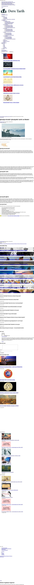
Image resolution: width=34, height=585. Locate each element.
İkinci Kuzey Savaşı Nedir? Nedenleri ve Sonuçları (12, 269)
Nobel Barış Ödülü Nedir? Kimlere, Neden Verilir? (9, 392)
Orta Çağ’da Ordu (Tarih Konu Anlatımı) (13, 215)
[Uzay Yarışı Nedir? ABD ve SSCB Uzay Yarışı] (7, 58)
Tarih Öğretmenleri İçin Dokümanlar (6, 548)
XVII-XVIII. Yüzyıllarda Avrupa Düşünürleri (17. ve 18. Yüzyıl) (15, 283)
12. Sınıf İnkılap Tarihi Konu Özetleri (10, 31)
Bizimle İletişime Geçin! (5, 6)
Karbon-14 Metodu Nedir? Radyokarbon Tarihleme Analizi (11, 455)
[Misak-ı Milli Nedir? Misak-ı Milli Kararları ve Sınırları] (7, 83)
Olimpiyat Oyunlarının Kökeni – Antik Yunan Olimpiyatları (11, 366)
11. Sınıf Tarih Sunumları (8, 34)
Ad (0, 351)
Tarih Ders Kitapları (7, 21)
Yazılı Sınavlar (5, 40)
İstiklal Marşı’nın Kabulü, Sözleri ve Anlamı (11, 93)
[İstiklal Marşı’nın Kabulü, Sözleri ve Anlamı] (7, 91)
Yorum (1, 349)
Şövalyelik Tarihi (4, 144)
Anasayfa (1, 116)
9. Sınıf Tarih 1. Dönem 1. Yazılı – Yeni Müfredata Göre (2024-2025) (12, 447)
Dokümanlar (4, 42)
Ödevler (4, 39)
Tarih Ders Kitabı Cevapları (8, 23)
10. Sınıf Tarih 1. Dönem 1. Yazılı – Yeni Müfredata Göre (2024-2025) (12, 511)
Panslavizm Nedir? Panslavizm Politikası (7, 3)
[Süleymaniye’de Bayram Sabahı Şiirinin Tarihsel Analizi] (6, 439)
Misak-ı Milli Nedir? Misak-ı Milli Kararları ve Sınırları (13, 85)
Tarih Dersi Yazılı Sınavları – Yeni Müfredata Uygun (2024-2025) (12, 481)
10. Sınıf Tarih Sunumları (8, 33)
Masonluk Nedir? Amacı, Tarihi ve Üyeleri (11, 102)
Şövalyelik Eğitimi (4, 145)
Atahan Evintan (2, 121)
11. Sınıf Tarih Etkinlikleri (8, 38)
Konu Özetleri (5, 28)
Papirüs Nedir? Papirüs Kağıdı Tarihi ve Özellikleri (8, 2)
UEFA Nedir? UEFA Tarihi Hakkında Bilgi (7, 379)
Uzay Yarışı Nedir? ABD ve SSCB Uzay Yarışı (11, 60)
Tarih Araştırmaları (5, 116)
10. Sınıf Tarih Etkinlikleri (8, 37)
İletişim (3, 48)
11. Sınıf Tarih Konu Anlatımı (9, 26)
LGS (4, 44)
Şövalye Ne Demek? (4, 143)
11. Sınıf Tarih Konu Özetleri (9, 30)
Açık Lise (4, 47)
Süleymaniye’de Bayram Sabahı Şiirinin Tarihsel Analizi (10, 440)
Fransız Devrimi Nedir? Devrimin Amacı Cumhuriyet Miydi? (14, 259)
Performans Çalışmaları (6, 41)
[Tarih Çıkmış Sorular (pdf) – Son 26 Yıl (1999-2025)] (6, 489)
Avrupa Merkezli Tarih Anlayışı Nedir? (8, 472)
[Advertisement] (17, 110)
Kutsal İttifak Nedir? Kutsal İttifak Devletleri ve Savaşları (14, 264)
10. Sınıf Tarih (5, 17)
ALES (4, 46)
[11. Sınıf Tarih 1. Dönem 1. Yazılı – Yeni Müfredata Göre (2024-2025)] (6, 503)
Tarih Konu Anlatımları (5, 550)
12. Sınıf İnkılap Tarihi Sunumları (9, 35)
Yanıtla (2, 341)
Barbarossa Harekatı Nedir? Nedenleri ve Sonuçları (13, 287)
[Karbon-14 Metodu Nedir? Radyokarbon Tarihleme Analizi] (6, 454)
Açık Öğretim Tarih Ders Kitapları (9, 22)
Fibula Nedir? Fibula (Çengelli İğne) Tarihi (7, 1)
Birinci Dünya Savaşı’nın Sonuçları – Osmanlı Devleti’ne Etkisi (15, 292)
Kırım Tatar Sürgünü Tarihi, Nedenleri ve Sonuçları (8, 4)
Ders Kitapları (5, 20)
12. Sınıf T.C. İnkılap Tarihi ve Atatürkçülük (9, 19)
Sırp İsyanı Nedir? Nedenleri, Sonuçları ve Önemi (9, 405)
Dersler (3, 16)
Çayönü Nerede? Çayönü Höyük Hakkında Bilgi (12, 77)
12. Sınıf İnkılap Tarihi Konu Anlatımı (10, 27)
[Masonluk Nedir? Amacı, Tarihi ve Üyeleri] (7, 100)
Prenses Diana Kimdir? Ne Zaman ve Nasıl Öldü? (12, 255)
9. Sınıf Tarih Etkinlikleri (8, 36)
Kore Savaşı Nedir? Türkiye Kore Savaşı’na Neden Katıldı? (14, 68)
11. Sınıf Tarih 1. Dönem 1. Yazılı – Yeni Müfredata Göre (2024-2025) (12, 504)
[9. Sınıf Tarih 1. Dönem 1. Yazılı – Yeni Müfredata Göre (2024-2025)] (6, 446)
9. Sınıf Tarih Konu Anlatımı (8, 25)
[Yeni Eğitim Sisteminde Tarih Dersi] (6, 496)
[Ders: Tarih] (12, 12)
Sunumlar (4, 32)
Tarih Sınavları (4, 549)
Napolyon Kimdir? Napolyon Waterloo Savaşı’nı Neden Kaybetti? (16, 278)
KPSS (4, 45)
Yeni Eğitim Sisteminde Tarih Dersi (7, 497)
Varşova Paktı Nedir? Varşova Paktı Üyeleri (11, 273)
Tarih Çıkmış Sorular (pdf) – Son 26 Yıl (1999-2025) (10, 490)
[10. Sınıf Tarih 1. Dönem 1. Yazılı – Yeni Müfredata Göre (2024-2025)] (6, 510)
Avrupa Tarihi (9, 116)
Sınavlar (3, 43)
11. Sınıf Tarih (5, 18)
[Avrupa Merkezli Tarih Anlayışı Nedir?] (6, 471)
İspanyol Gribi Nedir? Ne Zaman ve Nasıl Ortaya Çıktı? (13, 250)
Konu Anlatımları (5, 24)
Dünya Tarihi (1, 289)
